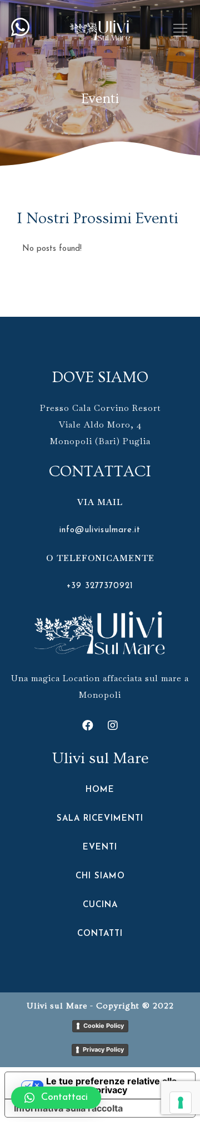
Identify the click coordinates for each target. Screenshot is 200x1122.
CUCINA (100, 905)
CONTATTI (100, 934)
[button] (56, 1098)
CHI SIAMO (100, 876)
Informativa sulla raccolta (68, 1108)
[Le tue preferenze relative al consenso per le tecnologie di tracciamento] (180, 1102)
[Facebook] (88, 725)
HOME (100, 790)
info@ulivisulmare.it (100, 530)
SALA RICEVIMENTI (100, 819)
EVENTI (100, 847)
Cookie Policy (103, 1026)
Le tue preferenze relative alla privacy (111, 1085)
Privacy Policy (103, 1049)
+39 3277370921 (100, 586)
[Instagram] (113, 725)
